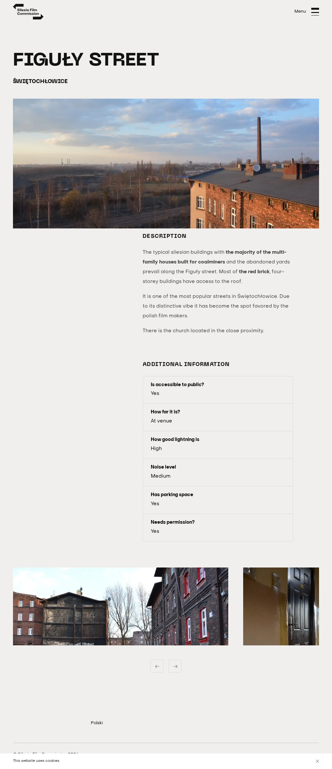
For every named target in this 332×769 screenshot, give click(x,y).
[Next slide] (175, 666)
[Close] (317, 761)
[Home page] (28, 11)
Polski (97, 723)
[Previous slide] (156, 666)
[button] (120, 606)
